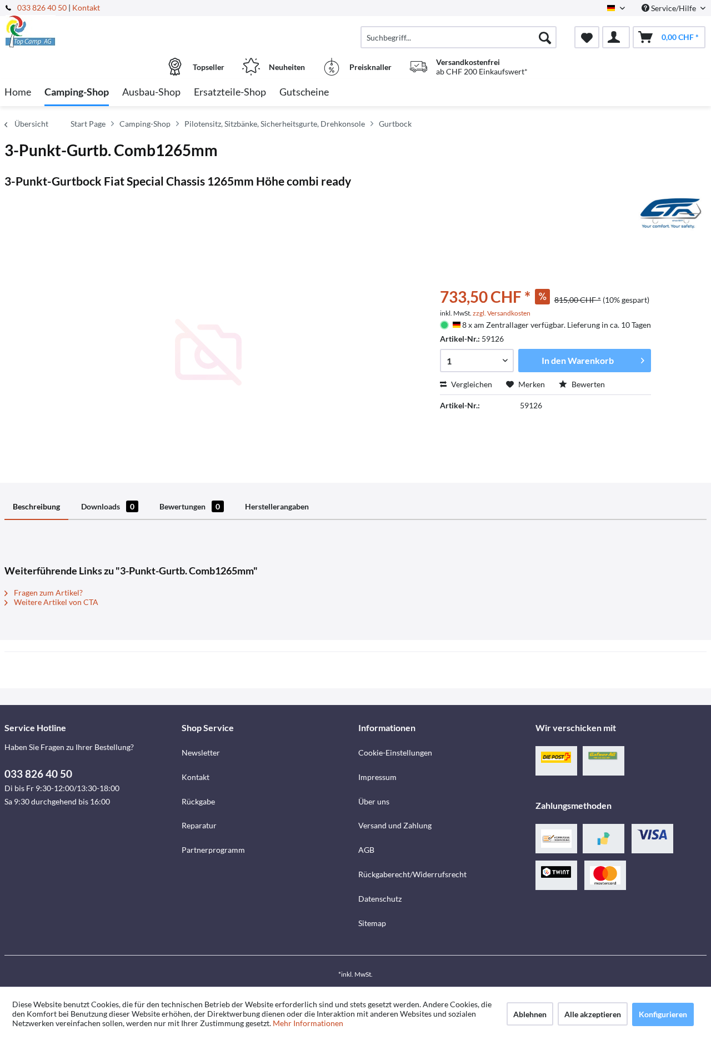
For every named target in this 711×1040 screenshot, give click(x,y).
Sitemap (372, 923)
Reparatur (199, 825)
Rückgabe (198, 801)
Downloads (107, 506)
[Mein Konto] (616, 37)
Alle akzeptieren (592, 1014)
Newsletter (201, 752)
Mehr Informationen (308, 1023)
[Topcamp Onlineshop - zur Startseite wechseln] (92, 31)
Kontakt (86, 7)
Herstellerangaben (277, 506)
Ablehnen (530, 1014)
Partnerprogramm (213, 849)
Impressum (377, 777)
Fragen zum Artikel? (47, 592)
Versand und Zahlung (395, 825)
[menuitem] (458, 37)
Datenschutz (380, 898)
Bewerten (587, 384)
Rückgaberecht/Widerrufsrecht (412, 874)
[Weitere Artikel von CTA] (671, 213)
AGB (366, 849)
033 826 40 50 (42, 7)
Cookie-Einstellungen (395, 752)
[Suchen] (545, 37)
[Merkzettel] (586, 37)
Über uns (373, 801)
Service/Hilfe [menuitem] (673, 8)
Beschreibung (36, 506)
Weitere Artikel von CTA (55, 602)
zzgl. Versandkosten (501, 313)
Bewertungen (189, 506)
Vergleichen (470, 384)
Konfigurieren (663, 1014)
